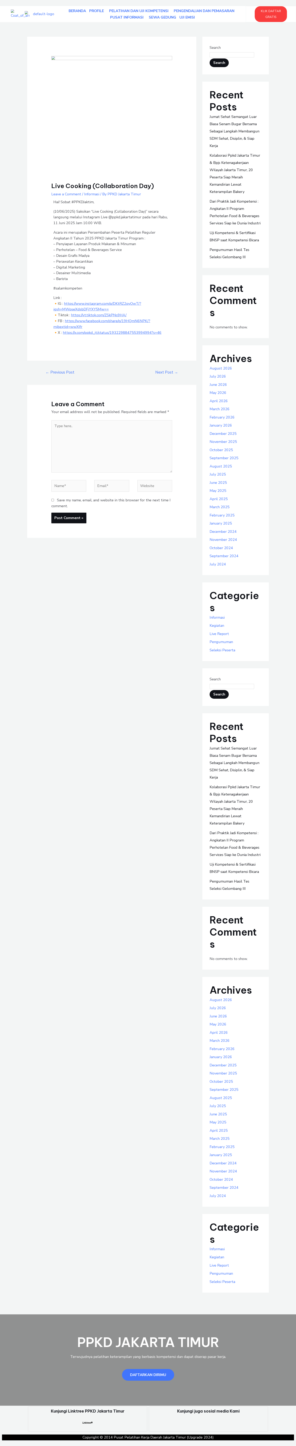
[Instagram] (176, 1423)
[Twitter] (215, 1423)
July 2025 (218, 474)
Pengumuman (221, 641)
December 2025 (223, 433)
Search (215, 47)
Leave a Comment (66, 194)
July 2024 (218, 564)
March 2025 (220, 507)
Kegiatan (217, 625)
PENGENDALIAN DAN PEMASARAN (204, 10)
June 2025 (218, 482)
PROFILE (96, 10)
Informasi (91, 194)
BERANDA (77, 10)
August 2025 (221, 466)
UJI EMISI (187, 17)
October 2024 (221, 548)
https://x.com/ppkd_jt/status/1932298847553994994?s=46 (112, 332)
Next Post (166, 372)
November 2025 (223, 441)
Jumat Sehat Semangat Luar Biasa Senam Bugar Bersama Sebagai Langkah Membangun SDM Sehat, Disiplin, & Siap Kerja (234, 131)
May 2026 (218, 392)
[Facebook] (202, 1423)
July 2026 (218, 376)
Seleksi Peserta (222, 650)
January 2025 (221, 523)
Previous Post (60, 372)
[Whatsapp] (241, 1423)
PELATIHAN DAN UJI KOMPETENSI (139, 10)
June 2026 (218, 384)
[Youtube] (189, 1423)
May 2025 (218, 490)
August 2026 (221, 368)
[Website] (154, 486)
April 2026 (219, 401)
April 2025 (219, 499)
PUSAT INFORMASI (127, 17)
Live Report (219, 633)
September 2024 (224, 556)
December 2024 (223, 531)
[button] (98, 11)
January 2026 (221, 425)
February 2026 (222, 417)
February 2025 (222, 515)
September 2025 (224, 458)
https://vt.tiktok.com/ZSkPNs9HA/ (98, 315)
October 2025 (221, 450)
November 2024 (223, 539)
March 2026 (220, 409)
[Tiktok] (228, 1423)
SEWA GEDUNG (162, 17)
